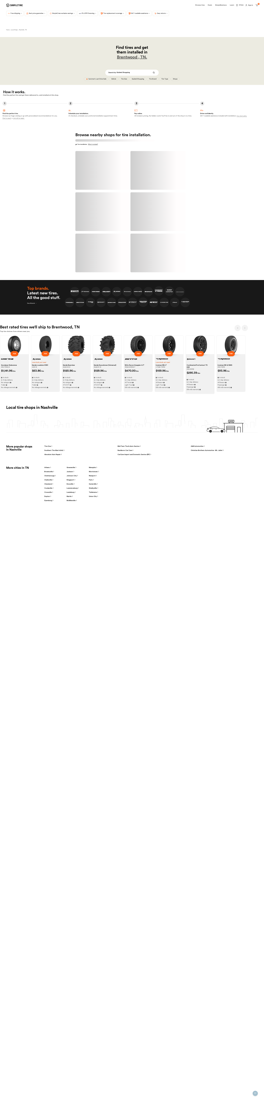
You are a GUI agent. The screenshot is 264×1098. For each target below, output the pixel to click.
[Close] (70, 1073)
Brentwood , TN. (132, 57)
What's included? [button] (93, 144)
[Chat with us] (255, 1093)
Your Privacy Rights (13, 1093)
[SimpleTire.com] (14, 5)
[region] (38, 1084)
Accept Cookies (64, 1093)
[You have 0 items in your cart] (256, 5)
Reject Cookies (49, 1093)
